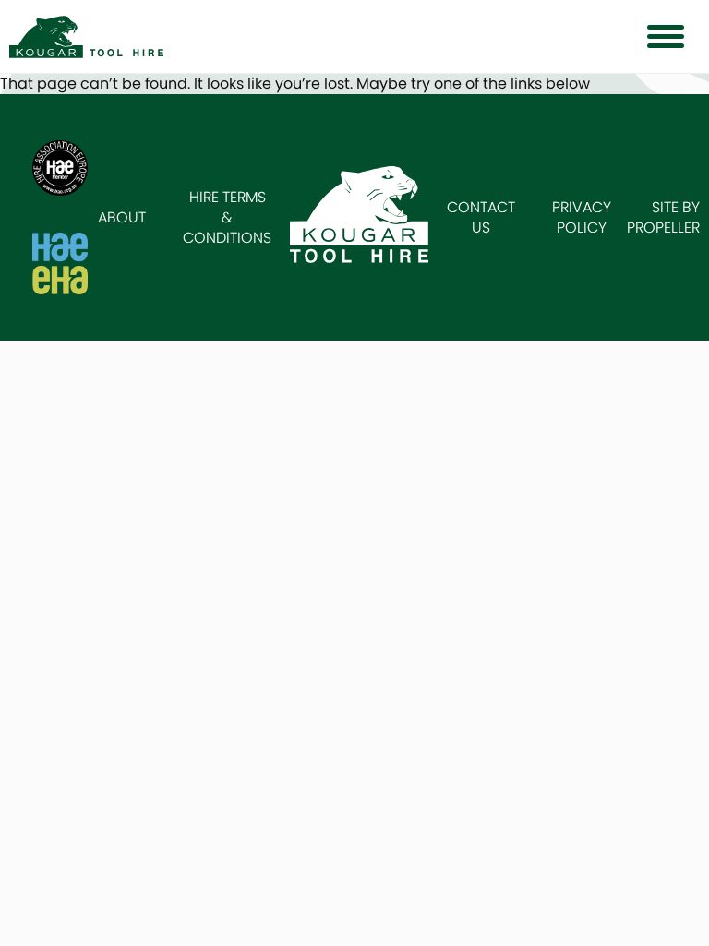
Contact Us (481, 217)
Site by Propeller (663, 217)
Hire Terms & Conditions (227, 217)
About (122, 217)
